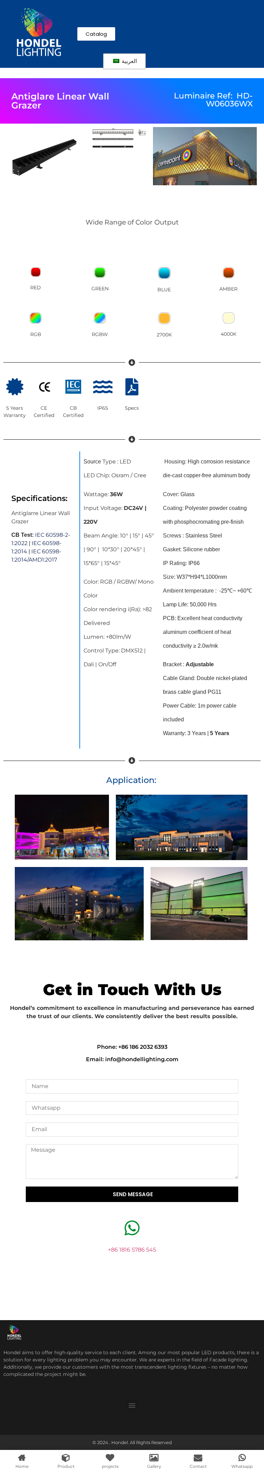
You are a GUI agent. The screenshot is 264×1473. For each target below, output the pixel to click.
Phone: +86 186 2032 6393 (132, 1047)
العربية (128, 61)
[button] (132, 1405)
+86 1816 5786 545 (132, 1249)
